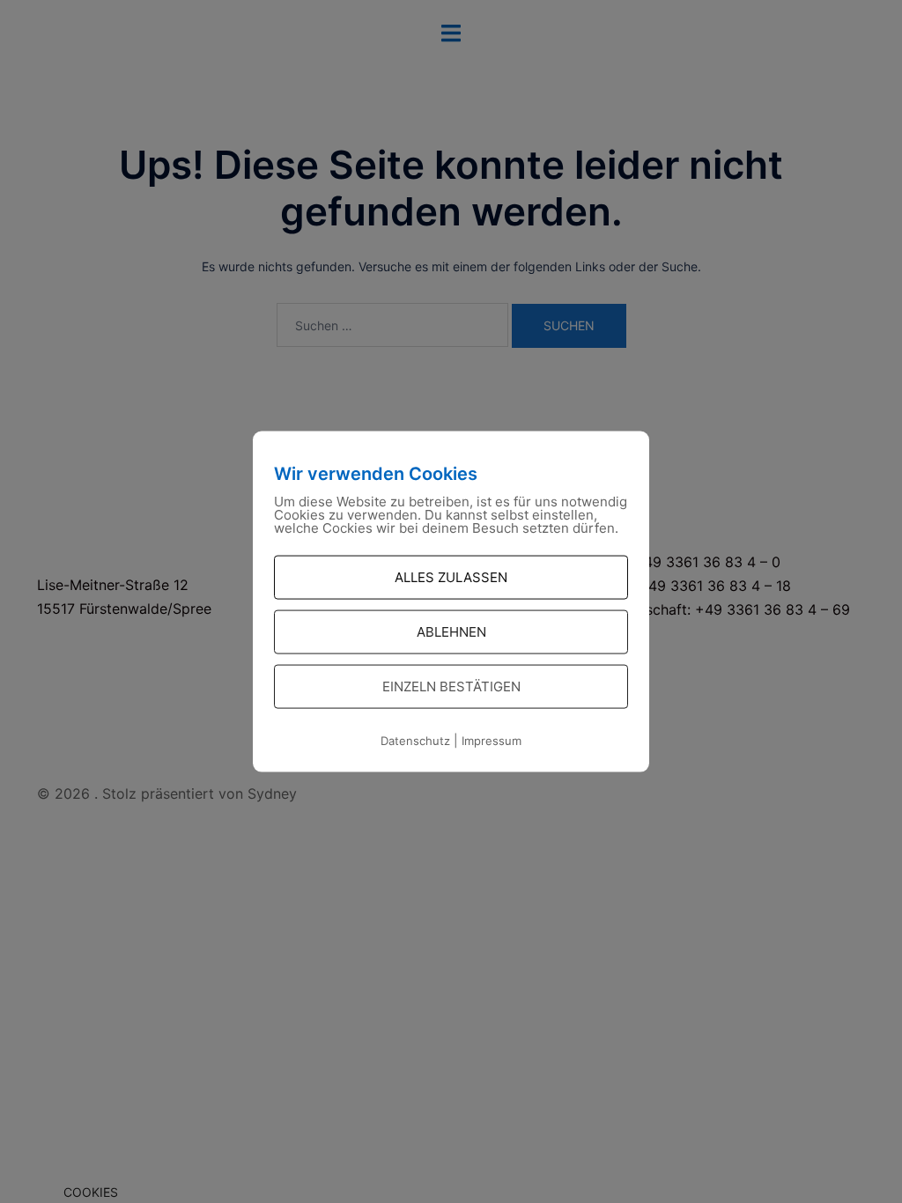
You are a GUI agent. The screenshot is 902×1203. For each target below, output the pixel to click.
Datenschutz (415, 741)
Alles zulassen (451, 577)
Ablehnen (451, 632)
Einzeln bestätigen (451, 686)
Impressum (491, 741)
